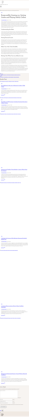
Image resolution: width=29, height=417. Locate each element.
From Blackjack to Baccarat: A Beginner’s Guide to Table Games (13, 86)
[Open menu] (1, 6)
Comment (19, 397)
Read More (3, 111)
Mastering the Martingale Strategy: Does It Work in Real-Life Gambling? (14, 374)
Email (14, 401)
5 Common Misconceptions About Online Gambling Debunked (12, 306)
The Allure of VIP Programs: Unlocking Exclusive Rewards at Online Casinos (14, 102)
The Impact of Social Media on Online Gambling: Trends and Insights (9, 76)
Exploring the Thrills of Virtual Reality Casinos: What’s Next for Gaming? (14, 170)
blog (1, 12)
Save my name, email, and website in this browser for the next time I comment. (12, 404)
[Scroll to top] (1, 410)
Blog (2, 2)
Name (14, 399)
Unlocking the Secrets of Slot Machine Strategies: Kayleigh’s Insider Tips (10, 74)
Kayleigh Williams (4, 88)
